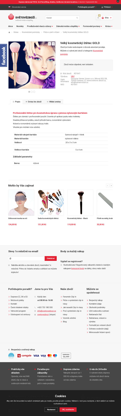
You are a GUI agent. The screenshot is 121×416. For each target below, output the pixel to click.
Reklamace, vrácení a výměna (97, 320)
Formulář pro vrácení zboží (100, 325)
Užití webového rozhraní (99, 311)
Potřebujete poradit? (86, 7)
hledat (77, 17)
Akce (10, 26)
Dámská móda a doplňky (67, 26)
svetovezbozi (43, 314)
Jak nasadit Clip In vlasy (73, 307)
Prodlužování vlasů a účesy (39, 26)
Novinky (20, 26)
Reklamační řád (95, 314)
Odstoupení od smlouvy (20, 314)
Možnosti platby (17, 300)
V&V (72, 76)
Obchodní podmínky (97, 307)
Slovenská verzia (19, 7)
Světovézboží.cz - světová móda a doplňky (22, 17)
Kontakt (14, 304)
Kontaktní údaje (95, 304)
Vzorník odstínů (69, 318)
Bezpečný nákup (96, 300)
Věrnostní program (18, 311)
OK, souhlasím (68, 410)
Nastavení (51, 410)
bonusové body (77, 268)
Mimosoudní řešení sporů (99, 332)
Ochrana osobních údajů (98, 329)
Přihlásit (107, 7)
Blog (65, 322)
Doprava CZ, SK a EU (19, 297)
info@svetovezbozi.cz (46, 311)
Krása (108, 26)
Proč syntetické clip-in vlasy (72, 313)
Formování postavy (91, 26)
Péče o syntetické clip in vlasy (73, 302)
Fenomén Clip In (69, 297)
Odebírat (51, 258)
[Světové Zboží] (9, 32)
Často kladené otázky (19, 307)
